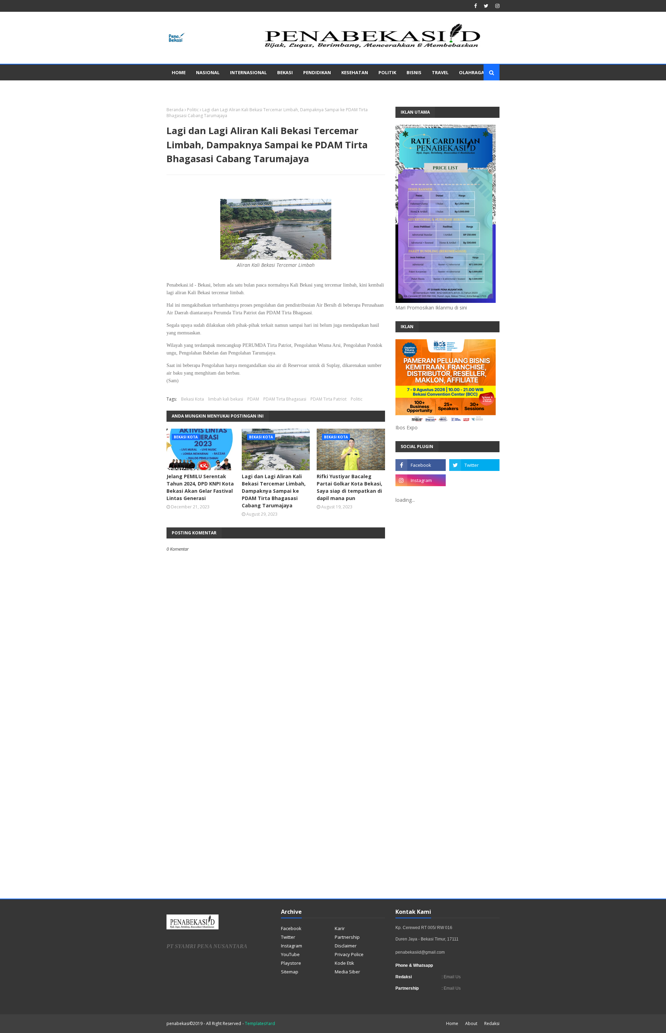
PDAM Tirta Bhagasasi (284, 399)
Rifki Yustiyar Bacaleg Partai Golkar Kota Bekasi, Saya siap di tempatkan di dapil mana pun (349, 487)
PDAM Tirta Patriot (328, 399)
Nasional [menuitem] (208, 72)
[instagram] (497, 6)
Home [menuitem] (179, 72)
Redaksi (492, 1023)
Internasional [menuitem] (248, 72)
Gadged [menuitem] (181, 88)
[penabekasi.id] (373, 48)
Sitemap (289, 972)
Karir (340, 928)
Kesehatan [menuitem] (354, 72)
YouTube (290, 954)
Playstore (291, 963)
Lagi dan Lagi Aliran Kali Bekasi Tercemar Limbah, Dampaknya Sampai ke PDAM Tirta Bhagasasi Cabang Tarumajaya (274, 491)
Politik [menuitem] (387, 72)
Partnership (347, 937)
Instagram (291, 946)
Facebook (291, 928)
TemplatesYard (260, 1023)
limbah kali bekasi (225, 399)
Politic (193, 110)
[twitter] (486, 6)
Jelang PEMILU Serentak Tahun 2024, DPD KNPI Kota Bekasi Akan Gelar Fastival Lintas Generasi (200, 487)
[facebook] (475, 6)
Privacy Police (349, 954)
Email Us (452, 976)
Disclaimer (346, 946)
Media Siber (347, 972)
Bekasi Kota (192, 399)
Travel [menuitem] (440, 72)
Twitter (288, 937)
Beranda (174, 110)
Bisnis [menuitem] (414, 72)
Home (452, 1023)
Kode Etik (344, 963)
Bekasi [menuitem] (285, 72)
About (471, 1023)
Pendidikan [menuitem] (317, 72)
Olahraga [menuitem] (471, 72)
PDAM (253, 399)
